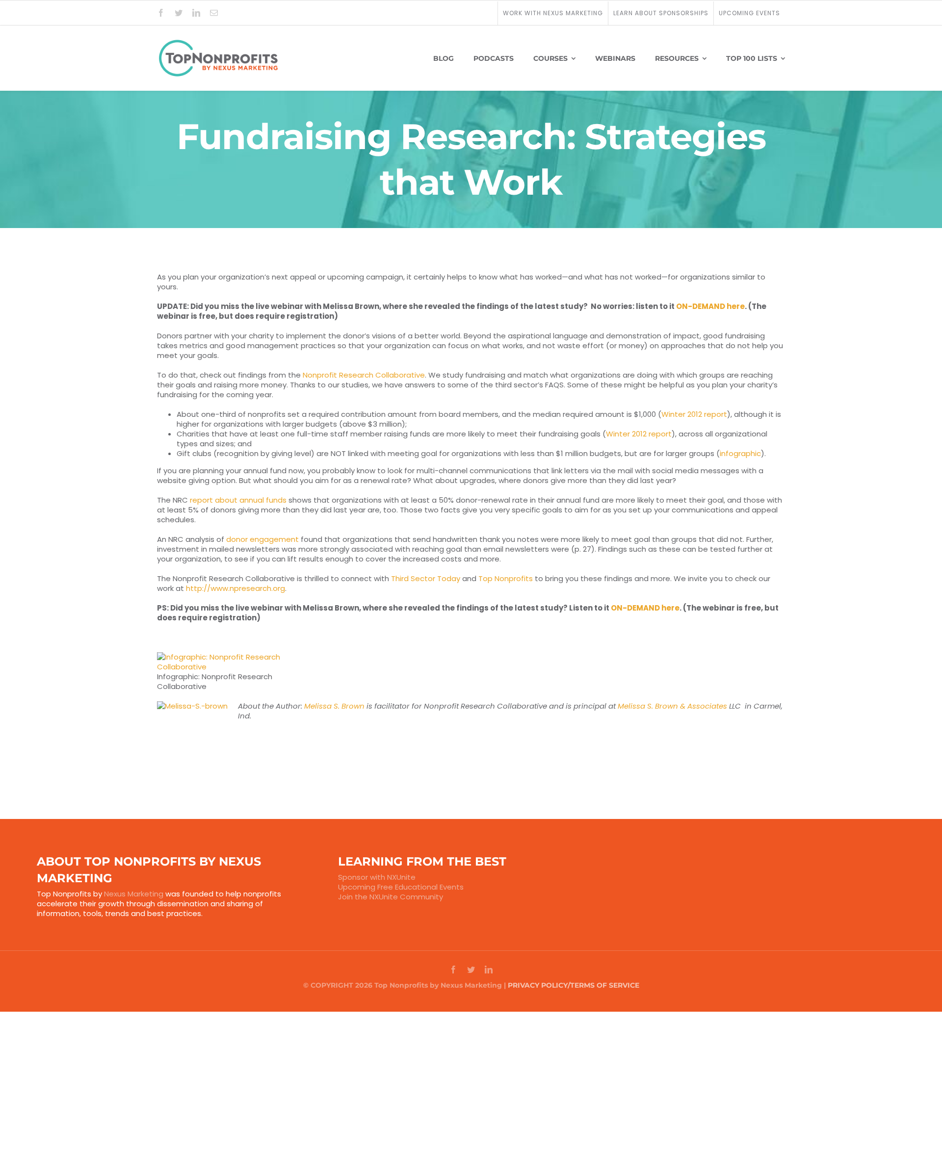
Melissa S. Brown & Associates (672, 706)
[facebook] (161, 13)
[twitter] (179, 13)
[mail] (214, 13)
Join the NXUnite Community (390, 897)
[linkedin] (196, 13)
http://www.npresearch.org (235, 588)
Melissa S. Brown (334, 706)
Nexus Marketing (133, 894)
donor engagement (262, 539)
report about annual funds (238, 500)
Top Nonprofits (505, 578)
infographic (740, 453)
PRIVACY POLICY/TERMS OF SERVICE (573, 985)
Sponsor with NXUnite (377, 877)
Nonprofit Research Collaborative (364, 375)
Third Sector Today (425, 578)
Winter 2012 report (694, 414)
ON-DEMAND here (710, 306)
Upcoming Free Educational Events (401, 887)
